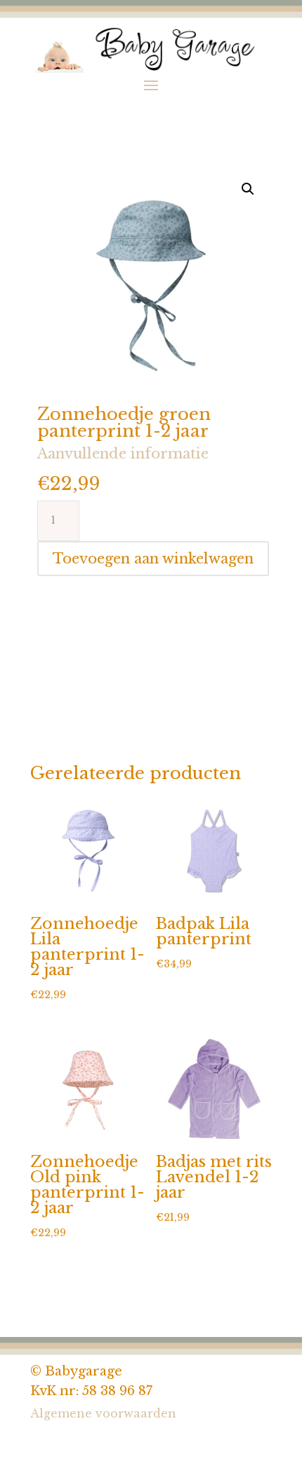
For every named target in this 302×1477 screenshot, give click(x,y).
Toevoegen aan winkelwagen (153, 558)
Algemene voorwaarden (103, 1413)
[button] (248, 189)
